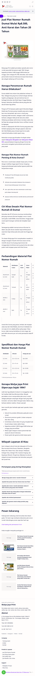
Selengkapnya (5, 473)
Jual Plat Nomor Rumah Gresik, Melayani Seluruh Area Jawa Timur (25, 567)
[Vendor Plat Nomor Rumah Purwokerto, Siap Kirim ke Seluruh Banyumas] (9, 586)
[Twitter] (15, 633)
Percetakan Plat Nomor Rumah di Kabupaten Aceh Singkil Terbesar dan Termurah (24, 557)
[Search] (30, 6)
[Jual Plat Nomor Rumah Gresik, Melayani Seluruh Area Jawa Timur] (9, 567)
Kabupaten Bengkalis (12, 140)
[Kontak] (20, 633)
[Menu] (32, 6)
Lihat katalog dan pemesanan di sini (12, 524)
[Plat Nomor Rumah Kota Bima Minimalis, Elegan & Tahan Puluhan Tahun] (9, 547)
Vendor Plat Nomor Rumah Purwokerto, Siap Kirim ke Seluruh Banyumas (24, 586)
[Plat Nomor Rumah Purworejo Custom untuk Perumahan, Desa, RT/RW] (9, 538)
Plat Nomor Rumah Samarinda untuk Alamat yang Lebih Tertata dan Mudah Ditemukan (24, 576)
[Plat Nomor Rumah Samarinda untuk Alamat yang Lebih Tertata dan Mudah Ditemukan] (9, 577)
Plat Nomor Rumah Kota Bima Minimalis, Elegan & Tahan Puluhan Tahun (25, 547)
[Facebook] (4, 633)
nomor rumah (11, 11)
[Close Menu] (32, 11)
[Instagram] (10, 633)
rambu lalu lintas (20, 11)
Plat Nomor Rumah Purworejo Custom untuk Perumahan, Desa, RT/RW (25, 537)
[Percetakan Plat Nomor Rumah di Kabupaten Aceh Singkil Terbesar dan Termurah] (9, 557)
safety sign (27, 11)
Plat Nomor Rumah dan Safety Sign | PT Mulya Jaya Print (18, 672)
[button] (3, 2)
